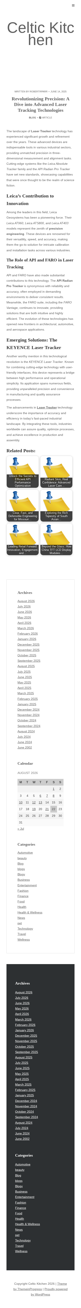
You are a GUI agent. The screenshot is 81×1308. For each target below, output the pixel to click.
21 (47, 809)
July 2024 (24, 736)
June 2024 (24, 742)
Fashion (23, 890)
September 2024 (28, 726)
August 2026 (26, 601)
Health (21, 907)
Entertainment (27, 885)
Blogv (21, 874)
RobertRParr (39, 91)
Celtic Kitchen (40, 33)
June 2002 (24, 747)
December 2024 (28, 709)
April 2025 (24, 688)
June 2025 (24, 677)
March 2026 (25, 628)
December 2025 (28, 644)
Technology (25, 928)
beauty (22, 858)
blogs (21, 869)
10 (20, 802)
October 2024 (26, 720)
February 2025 (27, 699)
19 (34, 809)
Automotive (25, 852)
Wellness (23, 939)
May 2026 (24, 617)
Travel (21, 934)
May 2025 (24, 682)
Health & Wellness (29, 912)
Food (21, 901)
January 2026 (26, 639)
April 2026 (24, 622)
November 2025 (28, 650)
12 (34, 802)
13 (40, 802)
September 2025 (28, 660)
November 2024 (28, 715)
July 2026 (24, 606)
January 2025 (26, 704)
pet (19, 923)
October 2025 (26, 655)
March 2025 (25, 693)
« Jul (20, 828)
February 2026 (27, 633)
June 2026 (24, 612)
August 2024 (26, 731)
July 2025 (24, 671)
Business (23, 879)
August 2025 (26, 666)
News (21, 918)
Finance (23, 896)
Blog (32, 117)
